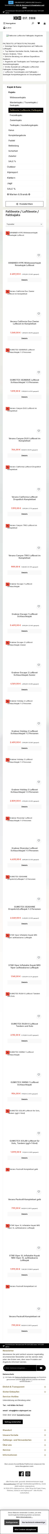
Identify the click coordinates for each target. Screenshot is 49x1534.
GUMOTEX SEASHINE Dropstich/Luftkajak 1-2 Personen (24, 908)
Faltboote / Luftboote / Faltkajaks (26, 110)
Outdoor (11, 166)
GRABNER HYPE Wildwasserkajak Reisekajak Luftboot (24, 264)
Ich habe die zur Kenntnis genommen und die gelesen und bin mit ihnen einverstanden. (25, 1379)
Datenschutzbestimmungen (25, 1377)
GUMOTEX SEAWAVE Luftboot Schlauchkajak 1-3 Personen (24, 381)
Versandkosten (9, 1484)
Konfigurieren (12, 1522)
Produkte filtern (26, 204)
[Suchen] (33, 23)
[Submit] (41, 1368)
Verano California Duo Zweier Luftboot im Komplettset (24, 322)
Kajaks (11, 92)
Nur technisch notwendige (33, 1522)
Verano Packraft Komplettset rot (24, 1316)
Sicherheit (13, 151)
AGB (23, 1379)
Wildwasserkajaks (18, 97)
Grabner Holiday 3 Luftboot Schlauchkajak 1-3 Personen (24, 790)
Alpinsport (12, 172)
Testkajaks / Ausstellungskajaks (24, 125)
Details (24, 280)
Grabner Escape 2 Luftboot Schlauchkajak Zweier (24, 673)
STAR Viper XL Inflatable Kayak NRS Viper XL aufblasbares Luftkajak (24, 1257)
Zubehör (12, 156)
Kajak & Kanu (14, 87)
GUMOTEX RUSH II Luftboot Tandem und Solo (24, 1025)
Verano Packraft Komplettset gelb (24, 1199)
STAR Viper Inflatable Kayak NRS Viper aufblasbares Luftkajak (24, 966)
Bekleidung (13, 145)
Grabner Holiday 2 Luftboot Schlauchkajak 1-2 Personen (24, 732)
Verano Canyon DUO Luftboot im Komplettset (24, 439)
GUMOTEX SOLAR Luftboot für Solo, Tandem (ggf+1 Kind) (24, 1142)
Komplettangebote (17, 135)
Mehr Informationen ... (24, 1517)
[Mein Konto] (45, 23)
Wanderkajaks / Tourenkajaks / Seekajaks (24, 103)
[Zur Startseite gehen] (24, 18)
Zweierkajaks (16, 120)
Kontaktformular (23, 1415)
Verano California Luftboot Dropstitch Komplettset (24, 498)
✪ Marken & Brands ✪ (18, 194)
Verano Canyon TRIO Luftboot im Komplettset (25, 556)
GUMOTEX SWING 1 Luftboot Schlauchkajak (25, 1083)
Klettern (11, 177)
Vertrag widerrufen (12, 1422)
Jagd (9, 183)
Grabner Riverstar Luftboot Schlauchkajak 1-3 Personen (24, 849)
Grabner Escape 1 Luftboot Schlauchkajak (24, 615)
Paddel (11, 140)
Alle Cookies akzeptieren (25, 1529)
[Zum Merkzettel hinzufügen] (39, 255)
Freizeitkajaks (16, 115)
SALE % (12, 161)
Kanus (11, 130)
